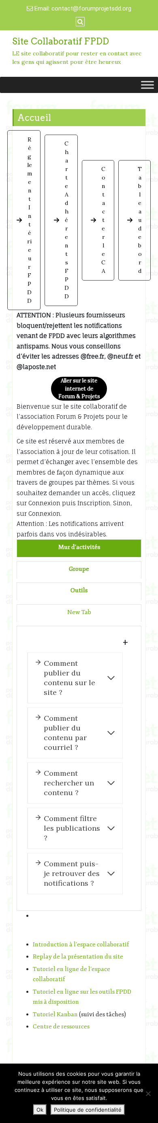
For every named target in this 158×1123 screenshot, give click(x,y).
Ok (39, 1109)
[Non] (148, 1093)
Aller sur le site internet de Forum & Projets (79, 388)
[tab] (79, 547)
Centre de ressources (61, 1026)
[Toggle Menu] (147, 85)
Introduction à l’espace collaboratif (81, 944)
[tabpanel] (79, 768)
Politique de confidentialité (88, 1109)
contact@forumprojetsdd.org (91, 8)
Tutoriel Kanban (55, 1014)
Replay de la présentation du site (78, 956)
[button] (24, 220)
